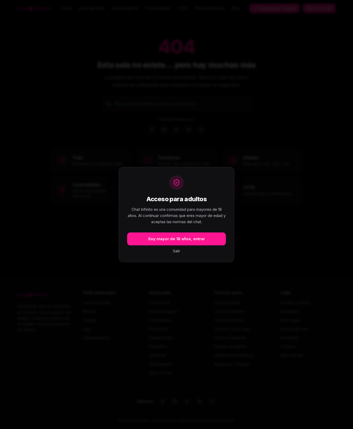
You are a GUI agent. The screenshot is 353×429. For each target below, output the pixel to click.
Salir (176, 251)
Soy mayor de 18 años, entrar (176, 238)
